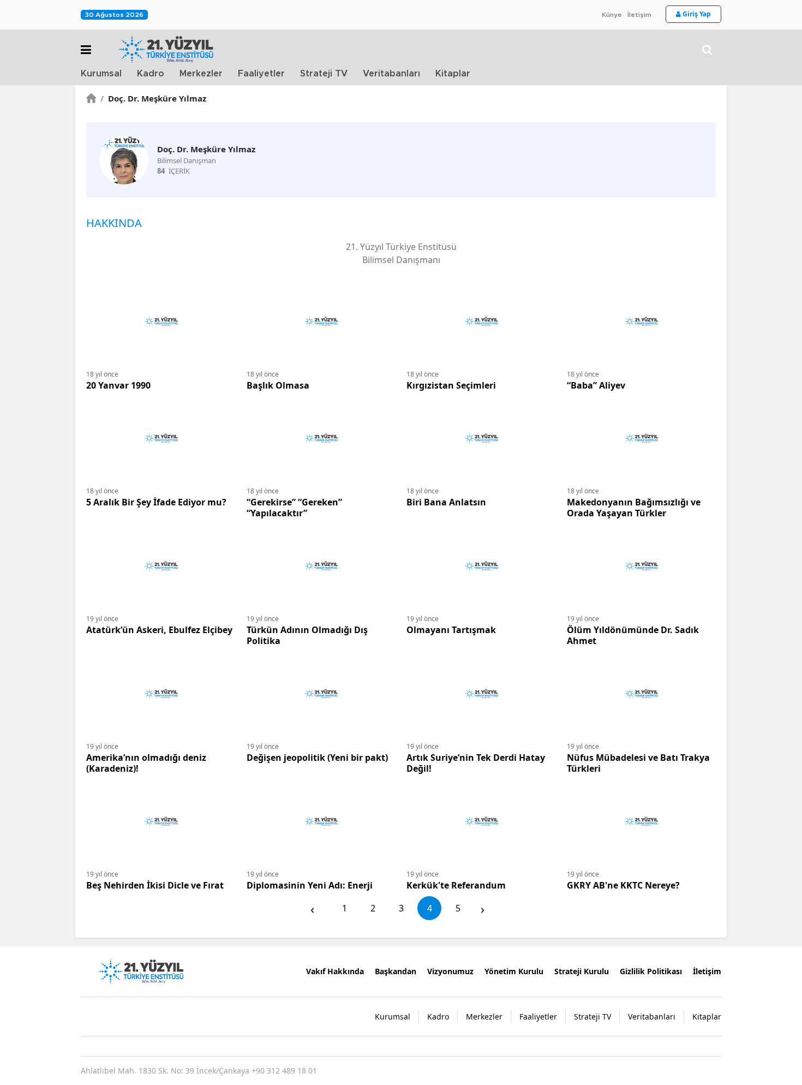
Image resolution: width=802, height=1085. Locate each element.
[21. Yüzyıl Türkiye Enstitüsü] (141, 970)
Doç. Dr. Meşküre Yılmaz (153, 98)
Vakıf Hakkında (335, 971)
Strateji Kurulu (581, 971)
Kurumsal (101, 73)
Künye (612, 14)
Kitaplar (452, 73)
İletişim (639, 14)
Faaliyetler (261, 73)
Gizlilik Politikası (651, 971)
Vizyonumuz (450, 971)
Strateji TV (324, 73)
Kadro (150, 73)
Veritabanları (391, 73)
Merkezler (201, 73)
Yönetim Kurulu (513, 971)
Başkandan (395, 971)
